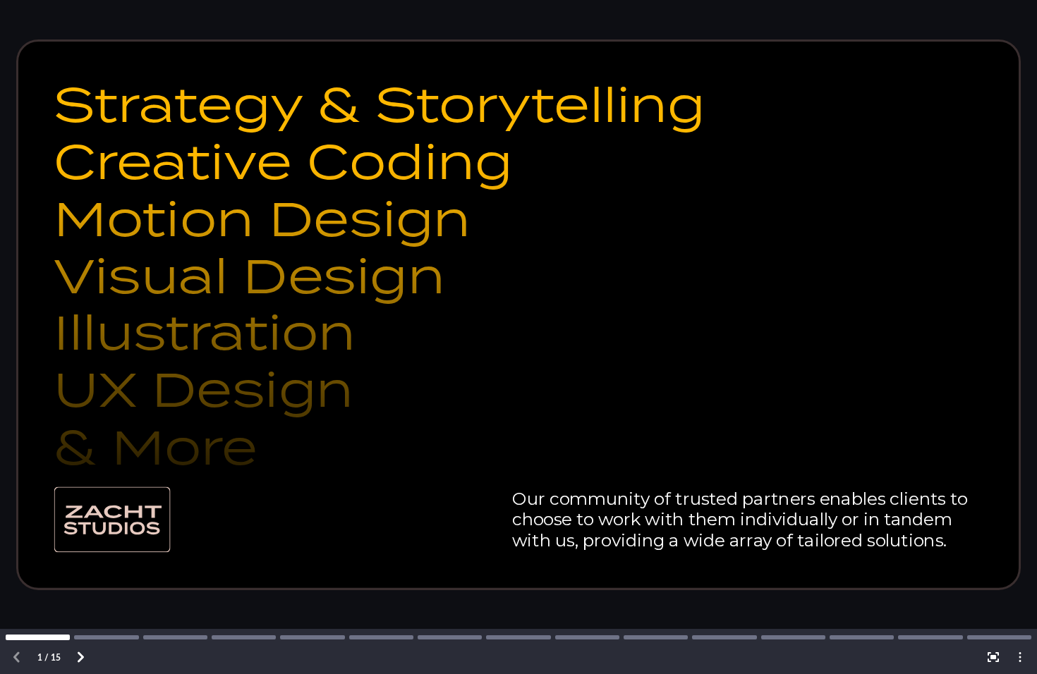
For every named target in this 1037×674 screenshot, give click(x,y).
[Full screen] (993, 657)
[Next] (80, 657)
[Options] (1020, 657)
